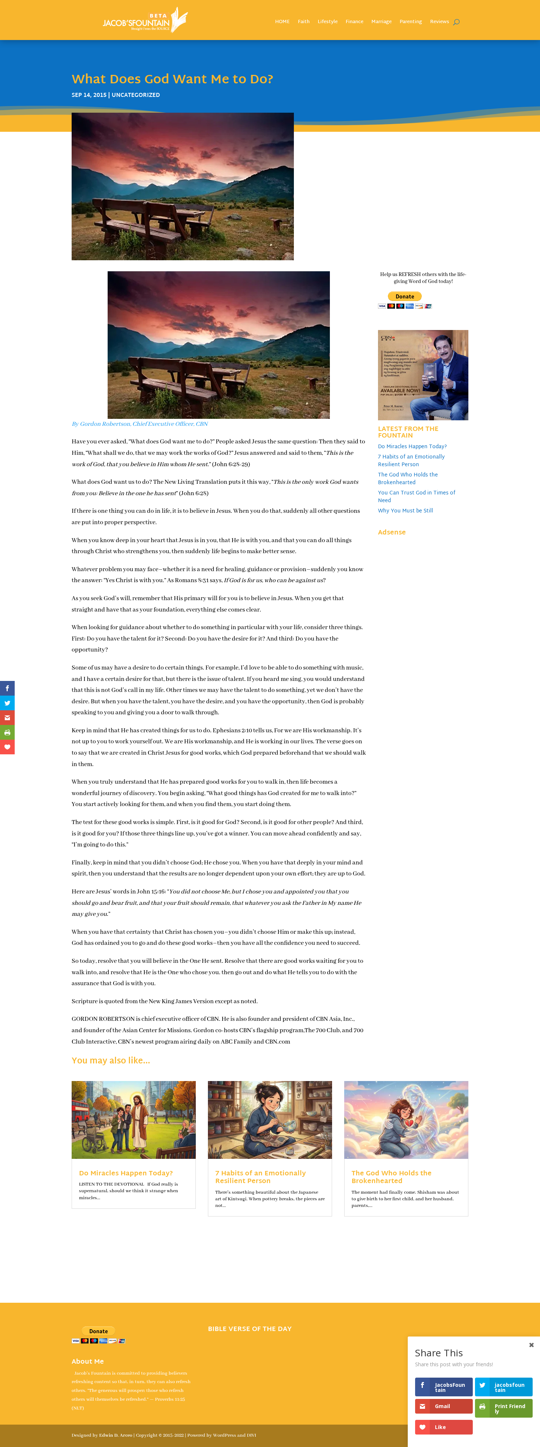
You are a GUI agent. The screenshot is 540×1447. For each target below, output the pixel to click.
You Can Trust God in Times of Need (417, 497)
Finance (354, 22)
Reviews (439, 22)
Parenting (411, 22)
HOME (282, 22)
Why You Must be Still (405, 511)
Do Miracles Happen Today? (412, 446)
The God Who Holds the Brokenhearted (408, 479)
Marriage (381, 22)
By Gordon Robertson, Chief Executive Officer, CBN (140, 424)
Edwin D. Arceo (115, 1435)
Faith (304, 22)
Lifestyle (328, 22)
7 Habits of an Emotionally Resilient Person (411, 461)
